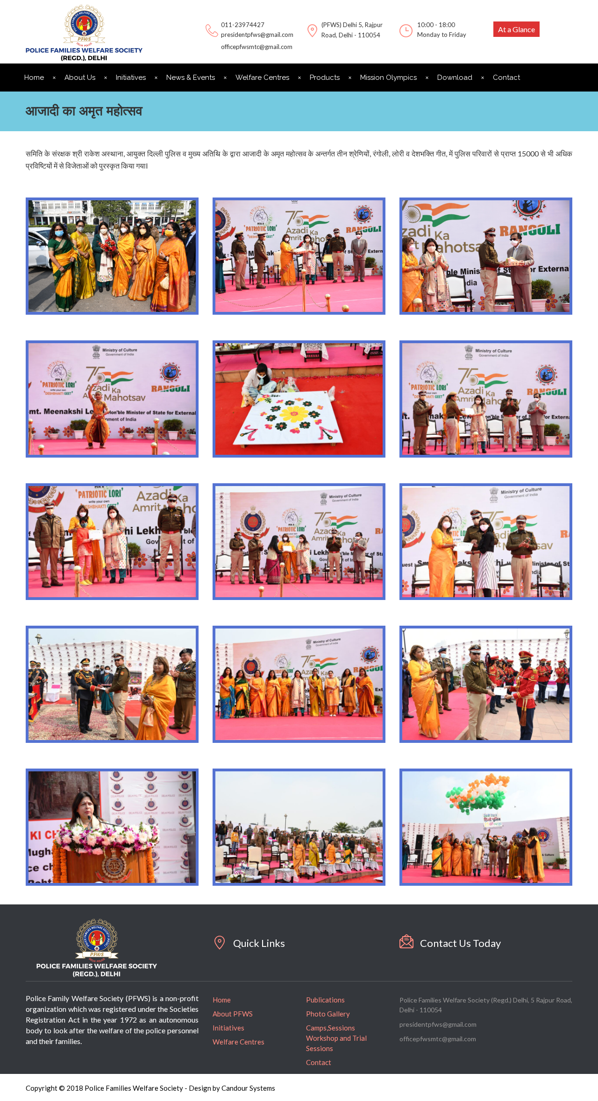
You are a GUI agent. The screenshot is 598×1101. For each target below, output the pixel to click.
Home (34, 77)
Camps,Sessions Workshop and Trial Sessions (336, 1037)
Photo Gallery (328, 1013)
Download (454, 77)
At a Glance (516, 29)
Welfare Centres (262, 77)
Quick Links (259, 943)
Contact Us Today (460, 943)
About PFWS (233, 1013)
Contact (506, 77)
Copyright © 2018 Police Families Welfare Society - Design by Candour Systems (150, 1088)
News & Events (190, 77)
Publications (325, 999)
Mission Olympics (388, 77)
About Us (79, 77)
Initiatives (131, 77)
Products (325, 77)
